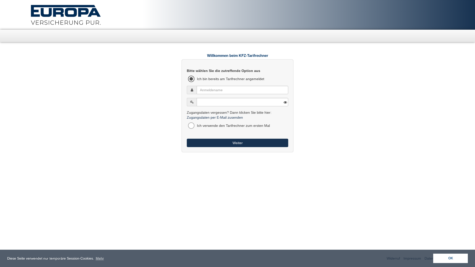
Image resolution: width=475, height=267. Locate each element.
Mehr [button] (100, 258)
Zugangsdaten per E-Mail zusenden (215, 117)
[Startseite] (34, 36)
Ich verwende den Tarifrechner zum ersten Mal (233, 126)
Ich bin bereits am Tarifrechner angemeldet (230, 79)
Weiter (238, 143)
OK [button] (450, 258)
